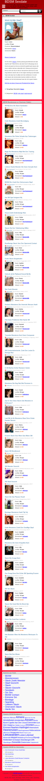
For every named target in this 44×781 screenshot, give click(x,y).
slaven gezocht (12, 688)
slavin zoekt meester (15, 680)
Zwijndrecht (34, 742)
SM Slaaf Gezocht (11, 481)
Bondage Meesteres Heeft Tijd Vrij (16, 512)
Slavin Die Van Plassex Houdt (15, 497)
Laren (29, 732)
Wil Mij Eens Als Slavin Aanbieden (16, 105)
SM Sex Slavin (10, 589)
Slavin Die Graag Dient (12, 558)
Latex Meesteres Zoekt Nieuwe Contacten (17, 758)
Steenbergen (26, 740)
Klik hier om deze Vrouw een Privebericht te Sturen (19, 83)
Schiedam (16, 740)
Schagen (9, 499)
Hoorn (14, 48)
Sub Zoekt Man (9, 754)
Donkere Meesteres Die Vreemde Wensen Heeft (21, 304)
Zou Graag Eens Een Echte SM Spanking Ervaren (22, 573)
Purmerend (9, 307)
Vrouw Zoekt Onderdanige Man (15, 213)
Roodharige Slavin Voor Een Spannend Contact (21, 243)
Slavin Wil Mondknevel (12, 451)
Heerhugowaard (11, 153)
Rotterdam (7, 740)
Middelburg (21, 737)
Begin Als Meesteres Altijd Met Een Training (19, 151)
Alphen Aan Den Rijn (30, 717)
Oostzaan (9, 639)
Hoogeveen (14, 732)
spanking (9, 702)
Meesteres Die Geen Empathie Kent (17, 543)
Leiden (22, 735)
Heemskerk (34, 728)
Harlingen (24, 727)
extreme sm (11, 697)
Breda (36, 720)
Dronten (30, 725)
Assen (29, 720)
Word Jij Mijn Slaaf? (13, 20)
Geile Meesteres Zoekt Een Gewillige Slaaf (19, 527)
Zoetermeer (25, 742)
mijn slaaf (21, 93)
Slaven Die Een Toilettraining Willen (17, 228)
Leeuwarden (11, 734)
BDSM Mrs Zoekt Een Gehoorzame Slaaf (19, 182)
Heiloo (8, 606)
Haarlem (15, 727)
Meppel (14, 737)
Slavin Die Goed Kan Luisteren (15, 619)
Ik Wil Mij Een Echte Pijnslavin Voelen (17, 368)
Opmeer (9, 138)
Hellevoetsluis (35, 730)
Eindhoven (37, 725)
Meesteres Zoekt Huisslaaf (13, 762)
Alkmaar (9, 422)
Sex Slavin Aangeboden (12, 766)
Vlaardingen (7, 742)
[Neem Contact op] (10, 57)
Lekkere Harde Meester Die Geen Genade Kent (21, 167)
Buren (5, 723)
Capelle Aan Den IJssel (17, 723)
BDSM (15, 93)
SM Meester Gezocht (12, 466)
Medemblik (9, 230)
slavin (8, 685)
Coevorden (32, 722)
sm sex (9, 692)
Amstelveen (8, 720)
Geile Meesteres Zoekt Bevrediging (17, 121)
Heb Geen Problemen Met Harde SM (17, 320)
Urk (32, 740)
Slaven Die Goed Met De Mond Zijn (17, 604)
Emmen (7, 727)
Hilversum (6, 732)
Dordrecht (22, 725)
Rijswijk (36, 737)
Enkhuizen (9, 385)
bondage (9, 700)
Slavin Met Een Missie (12, 654)
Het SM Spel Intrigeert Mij (13, 197)
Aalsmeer (6, 717)
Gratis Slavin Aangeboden (13, 258)
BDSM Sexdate (10, 15)
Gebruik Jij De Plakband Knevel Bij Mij (17, 274)
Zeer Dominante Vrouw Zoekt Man (15, 750)
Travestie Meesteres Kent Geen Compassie (19, 335)
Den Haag (7, 725)
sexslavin (9, 690)
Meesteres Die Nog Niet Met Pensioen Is (18, 383)
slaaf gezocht (28, 93)
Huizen (26, 732)
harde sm (10, 709)
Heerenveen (10, 729)
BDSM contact (12, 695)
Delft (38, 723)
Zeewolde (16, 742)
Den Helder (16, 725)
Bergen (8, 545)
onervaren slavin (13, 707)
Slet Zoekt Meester (11, 289)
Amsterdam (19, 720)
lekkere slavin (12, 704)
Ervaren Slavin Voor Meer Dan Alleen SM (18, 435)
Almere (20, 717)
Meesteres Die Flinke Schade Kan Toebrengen (20, 136)
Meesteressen (12, 678)
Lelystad (29, 735)
